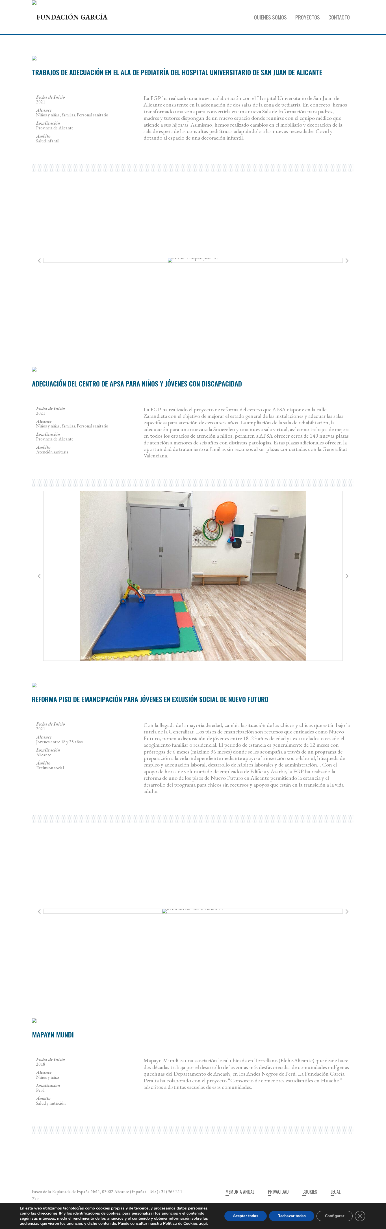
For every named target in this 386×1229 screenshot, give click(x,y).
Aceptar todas (245, 1216)
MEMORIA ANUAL (239, 1191)
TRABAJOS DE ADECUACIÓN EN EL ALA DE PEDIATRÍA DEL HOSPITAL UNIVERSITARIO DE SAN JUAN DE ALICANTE (177, 72)
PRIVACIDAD (278, 1191)
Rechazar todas (291, 1216)
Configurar (334, 1216)
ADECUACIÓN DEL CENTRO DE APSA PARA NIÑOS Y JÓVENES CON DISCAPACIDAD (137, 383)
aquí (203, 1223)
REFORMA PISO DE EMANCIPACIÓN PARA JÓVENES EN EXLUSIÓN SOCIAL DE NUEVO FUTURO (150, 699)
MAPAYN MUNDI (53, 1034)
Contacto (339, 17)
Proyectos (307, 17)
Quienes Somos (270, 17)
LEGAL (336, 1191)
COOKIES (309, 1191)
